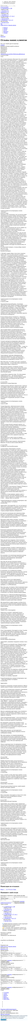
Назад (2, 889)
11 (12, 889)
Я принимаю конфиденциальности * (12, 960)
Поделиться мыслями (19, 902)
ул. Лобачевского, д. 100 (7, 954)
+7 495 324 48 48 (5, 18)
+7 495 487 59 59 (5, 22)
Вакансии (3, 36)
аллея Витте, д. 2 (5, 12)
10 (10, 889)
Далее (14, 889)
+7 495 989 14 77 (5, 14)
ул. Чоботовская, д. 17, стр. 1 (8, 16)
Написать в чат (4, 949)
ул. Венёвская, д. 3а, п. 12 (7, 20)
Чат (1, 24)
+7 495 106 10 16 (5, 11)
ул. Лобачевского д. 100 (6, 8)
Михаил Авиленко (5, 1014)
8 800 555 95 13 (4, 25)
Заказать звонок (12, 25)
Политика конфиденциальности (8, 1009)
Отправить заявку (5, 961)
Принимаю (3, 1019)
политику (9, 960)
